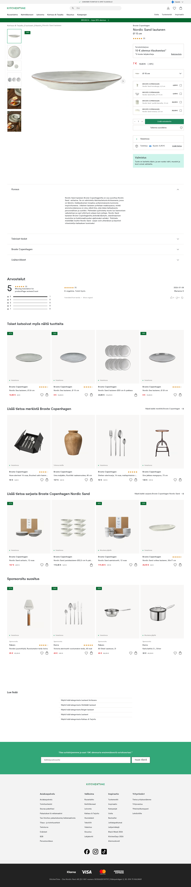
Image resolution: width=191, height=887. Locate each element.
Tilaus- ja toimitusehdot (50, 823)
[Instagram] (95, 852)
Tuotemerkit (167, 15)
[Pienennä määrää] (135, 121)
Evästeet (43, 832)
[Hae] (73, 8)
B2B (41, 837)
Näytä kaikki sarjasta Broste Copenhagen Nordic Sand (157, 494)
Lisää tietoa (177, 146)
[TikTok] (104, 852)
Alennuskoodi (114, 841)
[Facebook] (87, 852)
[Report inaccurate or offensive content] (182, 298)
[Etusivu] (16, 8)
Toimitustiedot (46, 804)
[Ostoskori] (181, 8)
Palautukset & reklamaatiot (51, 813)
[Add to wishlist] (42, 394)
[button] (139, 38)
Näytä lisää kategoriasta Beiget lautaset (77, 710)
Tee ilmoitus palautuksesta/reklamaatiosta (57, 818)
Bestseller (112, 818)
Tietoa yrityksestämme (142, 800)
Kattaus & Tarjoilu (55, 14)
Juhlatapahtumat (115, 823)
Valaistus (88, 827)
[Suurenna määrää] (142, 121)
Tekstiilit (88, 823)
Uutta (156, 15)
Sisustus (70, 14)
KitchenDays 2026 (115, 837)
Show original (88, 298)
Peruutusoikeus (46, 841)
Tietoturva (44, 827)
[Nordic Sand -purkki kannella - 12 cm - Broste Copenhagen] (137, 102)
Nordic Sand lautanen (52, 25)
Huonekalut (89, 818)
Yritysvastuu (138, 804)
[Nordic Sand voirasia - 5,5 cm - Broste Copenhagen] (137, 110)
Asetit (38, 25)
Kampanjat (82, 14)
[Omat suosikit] (174, 8)
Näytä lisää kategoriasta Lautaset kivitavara (79, 700)
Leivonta (40, 14)
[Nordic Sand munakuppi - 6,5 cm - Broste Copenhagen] (137, 85)
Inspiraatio (179, 15)
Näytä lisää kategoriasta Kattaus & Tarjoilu (78, 719)
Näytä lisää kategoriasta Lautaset (74, 714)
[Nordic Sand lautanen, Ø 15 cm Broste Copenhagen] (77, 81)
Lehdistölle (137, 813)
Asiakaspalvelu (46, 800)
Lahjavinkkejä (113, 827)
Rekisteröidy (176, 54)
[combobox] (178, 2)
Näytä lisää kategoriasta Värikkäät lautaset (78, 705)
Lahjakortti (88, 837)
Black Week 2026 (115, 832)
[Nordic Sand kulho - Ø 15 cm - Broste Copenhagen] (137, 94)
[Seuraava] (123, 81)
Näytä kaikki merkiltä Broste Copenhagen (162, 409)
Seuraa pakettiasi (47, 809)
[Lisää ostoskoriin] (46, 394)
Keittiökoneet (27, 14)
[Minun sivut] (168, 8)
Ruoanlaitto (12, 14)
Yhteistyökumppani (141, 809)
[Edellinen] (30, 81)
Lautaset (29, 25)
